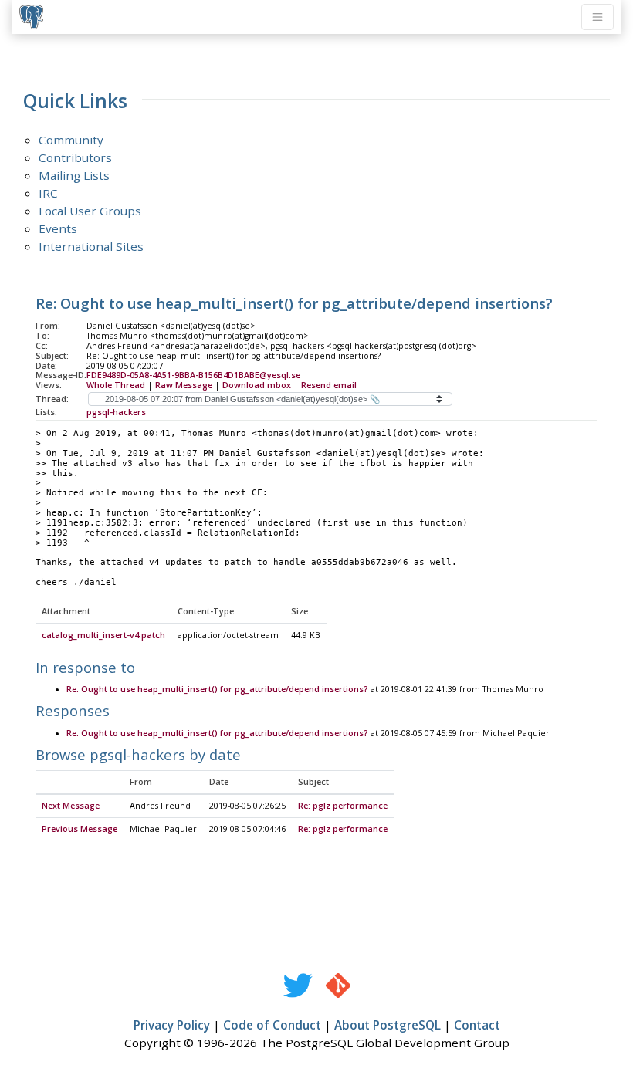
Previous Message (79, 828)
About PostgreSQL (387, 1025)
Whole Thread (115, 385)
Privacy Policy (172, 1025)
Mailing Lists (74, 175)
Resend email (329, 385)
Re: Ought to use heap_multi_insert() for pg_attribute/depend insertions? (217, 689)
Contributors (75, 157)
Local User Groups (90, 210)
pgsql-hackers (116, 412)
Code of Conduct (272, 1025)
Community (71, 139)
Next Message (71, 805)
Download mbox (256, 385)
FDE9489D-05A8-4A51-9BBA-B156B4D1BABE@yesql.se (193, 375)
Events (58, 228)
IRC (48, 193)
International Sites (91, 246)
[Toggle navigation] (597, 17)
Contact (477, 1025)
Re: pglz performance (343, 805)
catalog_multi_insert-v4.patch (103, 635)
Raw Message (183, 385)
